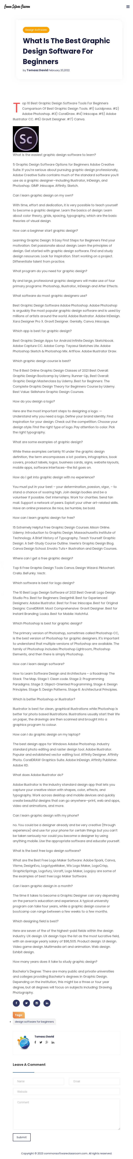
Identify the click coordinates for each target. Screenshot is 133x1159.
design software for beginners (34, 1021)
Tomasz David (37, 70)
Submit (22, 1137)
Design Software (36, 30)
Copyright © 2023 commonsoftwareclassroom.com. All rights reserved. (66, 1153)
